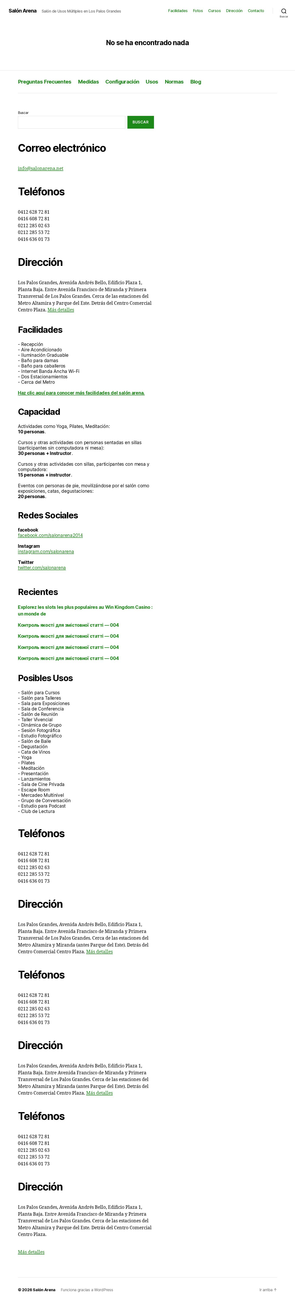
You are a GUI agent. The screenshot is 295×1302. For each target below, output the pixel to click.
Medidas (88, 82)
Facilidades (178, 10)
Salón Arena (22, 10)
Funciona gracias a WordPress (87, 1290)
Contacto (256, 10)
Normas (174, 82)
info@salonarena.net (40, 169)
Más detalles (61, 310)
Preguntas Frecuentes (44, 82)
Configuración (122, 82)
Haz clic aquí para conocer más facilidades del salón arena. (81, 393)
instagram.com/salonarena (46, 551)
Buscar (23, 112)
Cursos (214, 10)
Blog (195, 82)
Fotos (198, 10)
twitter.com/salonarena (42, 567)
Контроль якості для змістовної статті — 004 (68, 625)
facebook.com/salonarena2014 (50, 535)
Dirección (234, 10)
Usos (152, 82)
